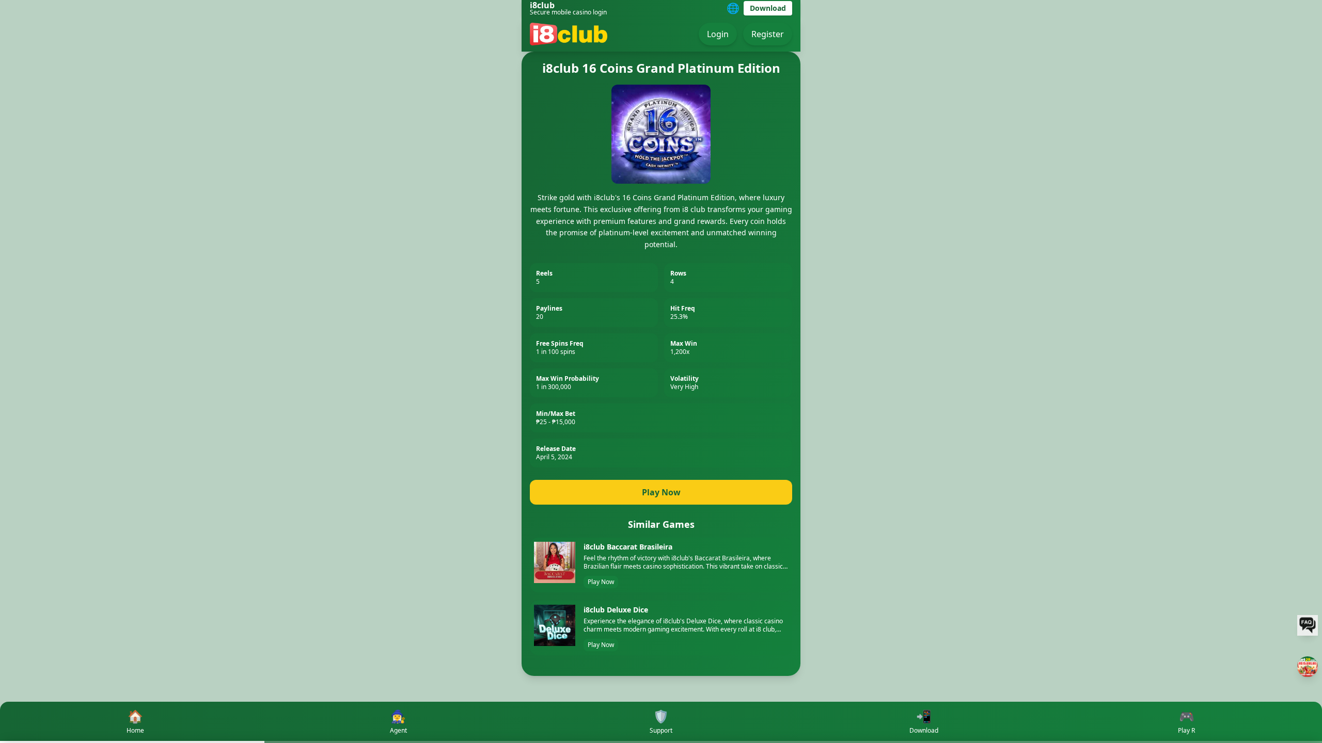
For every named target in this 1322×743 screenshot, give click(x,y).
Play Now (661, 492)
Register (767, 34)
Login (718, 34)
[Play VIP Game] (1307, 666)
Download (768, 8)
